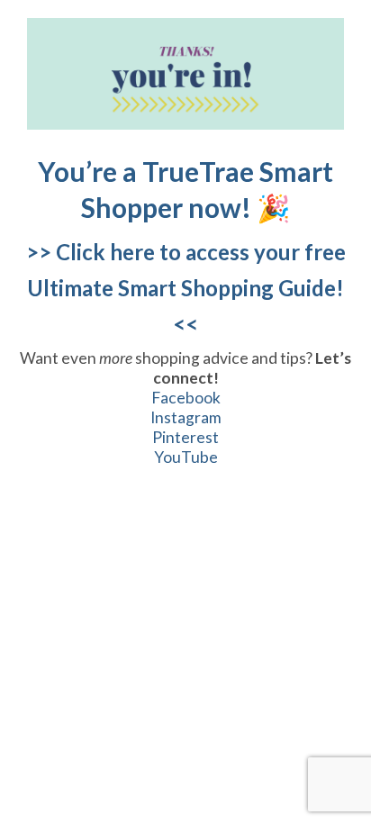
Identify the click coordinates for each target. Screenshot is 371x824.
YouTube (186, 457)
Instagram (186, 417)
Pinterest (185, 437)
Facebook (186, 397)
